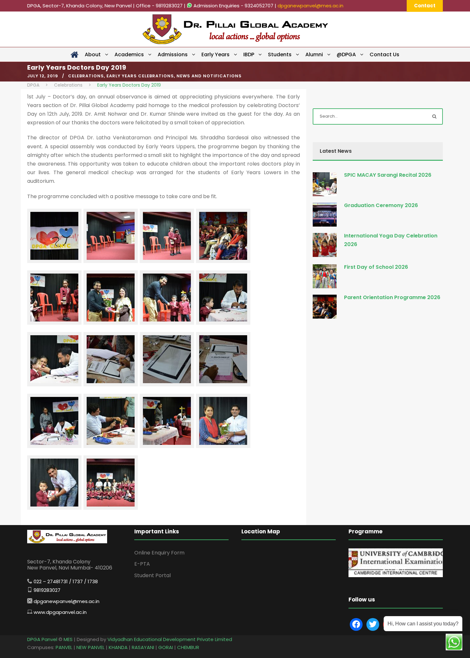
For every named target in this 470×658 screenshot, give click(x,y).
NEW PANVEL (90, 647)
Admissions (173, 54)
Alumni (314, 54)
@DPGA (346, 54)
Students (280, 54)
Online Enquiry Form (159, 552)
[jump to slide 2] (397, 569)
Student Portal (152, 575)
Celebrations (86, 76)
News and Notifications (209, 76)
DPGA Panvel (42, 639)
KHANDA (118, 647)
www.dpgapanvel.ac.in (60, 612)
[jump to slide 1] (390, 569)
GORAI (165, 647)
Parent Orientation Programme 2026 (392, 297)
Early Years (215, 54)
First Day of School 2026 (376, 267)
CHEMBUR (188, 647)
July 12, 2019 (42, 76)
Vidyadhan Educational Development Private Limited (169, 639)
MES (68, 639)
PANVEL (64, 647)
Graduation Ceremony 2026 (381, 205)
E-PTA (142, 564)
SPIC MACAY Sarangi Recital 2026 (387, 175)
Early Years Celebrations (140, 76)
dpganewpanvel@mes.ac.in (310, 5)
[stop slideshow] (403, 569)
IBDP (248, 54)
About (93, 54)
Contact (424, 5)
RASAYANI (143, 647)
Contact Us (384, 54)
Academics (129, 54)
